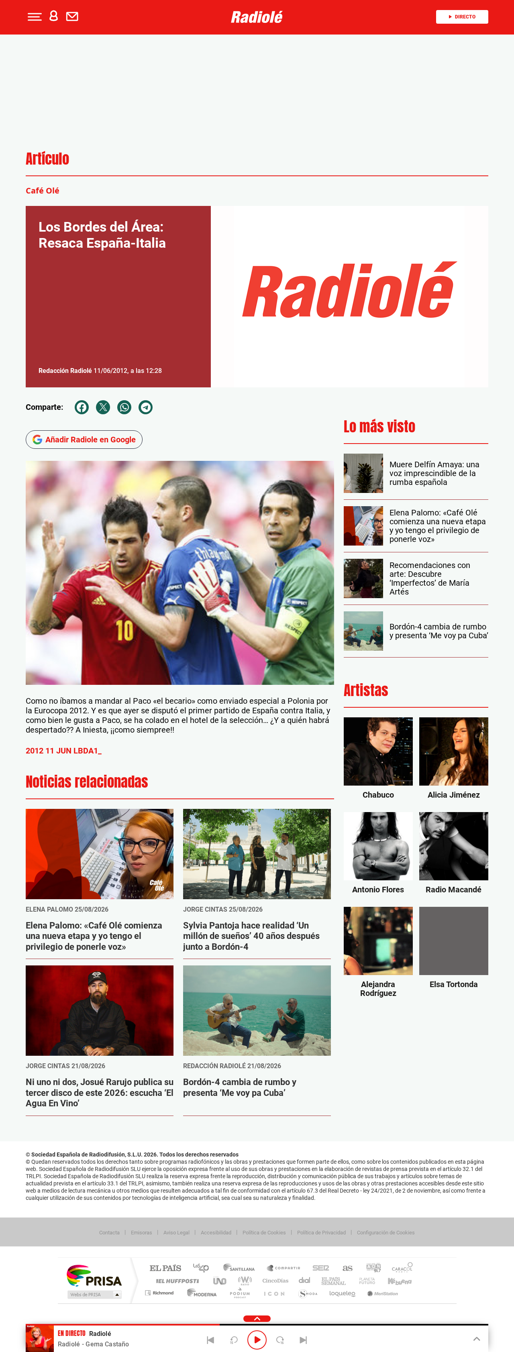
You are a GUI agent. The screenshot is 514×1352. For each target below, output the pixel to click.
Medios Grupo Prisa (93, 1294)
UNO (220, 1281)
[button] (34, 17)
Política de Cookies (264, 1233)
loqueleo (343, 1293)
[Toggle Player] (476, 1339)
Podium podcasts (239, 1293)
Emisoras (141, 1233)
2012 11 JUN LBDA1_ (64, 750)
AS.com (344, 1269)
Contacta (109, 1233)
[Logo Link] (257, 16)
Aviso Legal (176, 1233)
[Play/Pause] (257, 1340)
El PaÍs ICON (274, 1293)
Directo (465, 17)
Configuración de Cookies (386, 1233)
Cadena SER (318, 1269)
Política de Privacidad (321, 1233)
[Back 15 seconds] (233, 1340)
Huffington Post (176, 1281)
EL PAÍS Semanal (334, 1281)
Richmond (160, 1293)
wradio (243, 1281)
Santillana (241, 1269)
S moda (307, 1293)
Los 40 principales (204, 1269)
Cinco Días (274, 1281)
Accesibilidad (216, 1233)
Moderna (200, 1293)
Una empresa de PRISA (94, 1275)
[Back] (210, 1340)
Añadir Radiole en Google (90, 439)
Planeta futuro (364, 1281)
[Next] (303, 1340)
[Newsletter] (74, 17)
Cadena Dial (305, 1281)
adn (370, 1269)
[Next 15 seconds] (280, 1340)
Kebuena (392, 1281)
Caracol (400, 1269)
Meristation (381, 1293)
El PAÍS (165, 1269)
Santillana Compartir (284, 1269)
